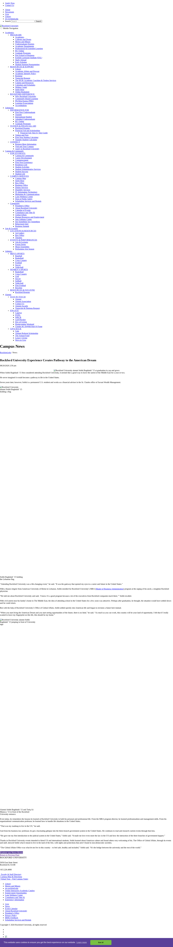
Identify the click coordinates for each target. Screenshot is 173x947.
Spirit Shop (19, 89)
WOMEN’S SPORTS (19, 269)
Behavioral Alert (21, 224)
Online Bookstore (22, 92)
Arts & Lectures (11, 228)
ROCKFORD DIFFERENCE (22, 94)
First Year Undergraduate (25, 112)
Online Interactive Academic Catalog (20, 891)
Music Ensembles (22, 247)
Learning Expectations (24, 103)
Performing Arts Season (24, 249)
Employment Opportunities (16, 893)
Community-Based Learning (26, 99)
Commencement (21, 160)
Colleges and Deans (23, 39)
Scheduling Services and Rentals (28, 201)
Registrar (18, 76)
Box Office (19, 183)
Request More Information (25, 144)
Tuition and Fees (21, 135)
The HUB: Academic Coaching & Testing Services (35, 80)
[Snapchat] (6, 937)
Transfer (18, 115)
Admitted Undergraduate (25, 119)
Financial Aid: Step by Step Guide (34, 133)
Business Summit (22, 226)
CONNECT (15, 142)
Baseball (18, 256)
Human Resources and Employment (29, 217)
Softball (18, 281)
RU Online (19, 51)
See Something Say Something (27, 222)
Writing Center (21, 87)
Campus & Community (14, 151)
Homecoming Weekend (24, 324)
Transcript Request (22, 78)
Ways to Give (20, 340)
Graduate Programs (23, 53)
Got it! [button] (101, 942)
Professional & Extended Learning (29, 48)
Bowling (18, 288)
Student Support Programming (27, 64)
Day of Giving (21, 322)
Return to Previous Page (9, 855)
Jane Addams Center (23, 219)
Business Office (21, 185)
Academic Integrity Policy (25, 74)
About (7, 10)
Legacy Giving (21, 338)
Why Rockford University (25, 96)
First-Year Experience (24, 162)
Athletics (8, 251)
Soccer (18, 265)
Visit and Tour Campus (24, 146)
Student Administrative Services (28, 169)
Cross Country (21, 260)
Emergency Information (14, 900)
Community (15, 203)
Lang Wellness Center (24, 197)
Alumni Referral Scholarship (26, 333)
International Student (23, 117)
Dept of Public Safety (23, 199)
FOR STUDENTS (17, 153)
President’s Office (22, 206)
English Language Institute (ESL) (28, 58)
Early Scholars (21, 62)
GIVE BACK (15, 329)
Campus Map (20, 178)
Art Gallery (19, 233)
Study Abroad (20, 60)
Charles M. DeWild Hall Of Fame (28, 326)
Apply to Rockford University (27, 149)
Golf (17, 276)
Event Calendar (11, 909)
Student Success (21, 171)
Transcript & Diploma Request (27, 308)
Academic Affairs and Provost (27, 71)
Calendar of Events (23, 210)
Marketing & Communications (27, 194)
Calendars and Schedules (25, 85)
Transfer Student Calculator (26, 140)
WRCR (18, 317)
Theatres (18, 238)
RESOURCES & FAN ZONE (22, 290)
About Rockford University (26, 208)
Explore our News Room (11, 852)
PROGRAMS (16, 35)
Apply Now (10, 3)
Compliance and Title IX (25, 212)
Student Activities (22, 167)
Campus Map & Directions (11, 877)
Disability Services (22, 190)
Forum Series (20, 244)
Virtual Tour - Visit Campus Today (14, 879)
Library (8, 16)
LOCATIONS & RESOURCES (23, 231)
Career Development (23, 158)
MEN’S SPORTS (17, 254)
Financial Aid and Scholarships (27, 130)
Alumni (8, 295)
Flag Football (20, 285)
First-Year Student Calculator (26, 137)
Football (18, 263)
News (7, 906)
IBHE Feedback (11, 918)
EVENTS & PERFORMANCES (23, 240)
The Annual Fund (22, 336)
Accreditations (21, 105)
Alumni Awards (21, 306)
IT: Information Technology (26, 192)
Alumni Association (23, 301)
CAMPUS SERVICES (19, 176)
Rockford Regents (22, 292)
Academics (9, 33)
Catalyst (18, 313)
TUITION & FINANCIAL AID (23, 126)
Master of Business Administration (109, 589)
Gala (17, 331)
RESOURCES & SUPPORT (22, 67)
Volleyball (19, 267)
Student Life (20, 174)
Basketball (19, 258)
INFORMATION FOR (19, 110)
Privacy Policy (11, 915)
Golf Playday (20, 320)
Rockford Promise (22, 128)
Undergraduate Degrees (24, 44)
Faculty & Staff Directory (10, 874)
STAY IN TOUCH (18, 297)
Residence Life (21, 165)
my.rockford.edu (11, 19)
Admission (9, 108)
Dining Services (21, 187)
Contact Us (9, 5)
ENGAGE (14, 310)
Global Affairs (21, 215)
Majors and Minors (22, 42)
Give (7, 14)
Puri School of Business (24, 55)
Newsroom (9, 12)
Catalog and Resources (24, 83)
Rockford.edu (5, 352)
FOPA (17, 315)
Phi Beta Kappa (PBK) (24, 101)
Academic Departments (24, 46)
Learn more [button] (81, 942)
